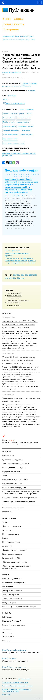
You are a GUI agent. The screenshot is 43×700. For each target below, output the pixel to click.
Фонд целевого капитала (12, 483)
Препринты (10, 29)
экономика (32, 263)
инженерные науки (26, 258)
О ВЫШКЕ (6, 452)
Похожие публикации (21, 170)
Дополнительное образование (14, 550)
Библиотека (7, 617)
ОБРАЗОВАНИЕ (9, 518)
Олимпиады (6, 530)
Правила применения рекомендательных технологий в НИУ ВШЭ (16, 690)
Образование (26, 86)
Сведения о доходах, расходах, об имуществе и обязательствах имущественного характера (21, 492)
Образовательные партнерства (14, 562)
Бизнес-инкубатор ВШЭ (11, 558)
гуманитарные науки (12, 258)
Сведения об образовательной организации (19, 498)
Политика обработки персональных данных (17, 686)
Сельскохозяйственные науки (17, 300)
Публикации (21, 10)
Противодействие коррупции (14, 487)
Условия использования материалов (15, 682)
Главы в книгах (13, 24)
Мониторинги (7, 586)
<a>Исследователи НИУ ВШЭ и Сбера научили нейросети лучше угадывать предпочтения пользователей (20, 324)
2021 (6, 278)
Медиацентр (7, 633)
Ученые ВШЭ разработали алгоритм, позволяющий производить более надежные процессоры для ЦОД (18, 360)
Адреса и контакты (24, 679)
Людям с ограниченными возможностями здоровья (18, 502)
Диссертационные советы (12, 590)
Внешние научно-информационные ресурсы (19, 606)
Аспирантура (7, 546)
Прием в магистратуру (11, 542)
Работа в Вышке (8, 512)
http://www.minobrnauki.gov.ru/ (14, 650)
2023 (31, 275)
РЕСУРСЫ (6, 613)
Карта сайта (6, 695)
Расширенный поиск (27, 36)
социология (23, 263)
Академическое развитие (12, 598)
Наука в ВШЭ (30, 40)
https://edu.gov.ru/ (9, 658)
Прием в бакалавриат (10, 534)
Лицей (4, 522)
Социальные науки (13, 303)
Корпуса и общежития (11, 471)
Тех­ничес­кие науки (13, 305)
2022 (35, 275)
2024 (27, 275)
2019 (14, 278)
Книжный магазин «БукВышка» (13, 625)
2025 (22, 275)
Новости (6, 313)
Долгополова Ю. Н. (11, 196)
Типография (7, 629)
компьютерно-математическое (16, 260)
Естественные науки (14, 295)
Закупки (5, 475)
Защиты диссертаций (10, 594)
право (16, 263)
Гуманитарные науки (14, 293)
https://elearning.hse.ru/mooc (13, 667)
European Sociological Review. (12, 72)
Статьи (19, 19)
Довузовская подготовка (12, 526)
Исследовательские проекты (13, 582)
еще (23, 278)
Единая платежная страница (13, 508)
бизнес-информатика (12, 251)
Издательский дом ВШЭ (11, 621)
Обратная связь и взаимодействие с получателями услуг (16, 567)
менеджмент (9, 263)
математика (32, 260)
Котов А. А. (21, 196)
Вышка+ (5, 538)
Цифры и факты (8, 455)
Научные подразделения (11, 578)
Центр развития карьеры (12, 554)
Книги (6, 19)
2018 (19, 278)
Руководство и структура (12, 460)
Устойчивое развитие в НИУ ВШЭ (15, 464)
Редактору (38, 698)
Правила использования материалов (14, 40)
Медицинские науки (14, 298)
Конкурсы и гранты (9, 602)
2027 (14, 275)
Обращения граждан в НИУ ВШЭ (15, 479)
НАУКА (5, 574)
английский (12, 96)
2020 (10, 278)
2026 (18, 275)
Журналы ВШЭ (8, 637)
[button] (5, 174)
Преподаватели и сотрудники (14, 467)
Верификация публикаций (11, 36)
